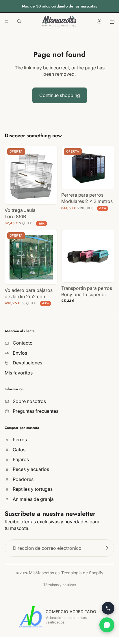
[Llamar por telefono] (108, 608)
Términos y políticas (59, 585)
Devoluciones (27, 363)
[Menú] (6, 21)
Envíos (19, 353)
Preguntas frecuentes (35, 411)
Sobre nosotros (29, 401)
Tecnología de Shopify (82, 572)
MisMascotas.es (44, 572)
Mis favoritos (19, 373)
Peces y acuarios (30, 469)
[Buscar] (19, 21)
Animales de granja (33, 499)
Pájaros (20, 459)
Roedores (23, 479)
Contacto (22, 343)
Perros (19, 440)
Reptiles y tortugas (32, 489)
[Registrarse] (106, 548)
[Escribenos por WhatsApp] (106, 624)
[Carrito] (112, 21)
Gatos (18, 449)
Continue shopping (59, 95)
